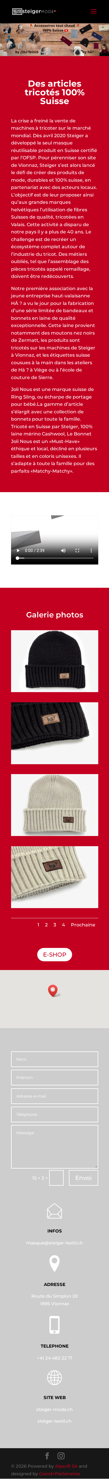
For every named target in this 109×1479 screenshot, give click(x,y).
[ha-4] (54, 906)
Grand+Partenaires (59, 1473)
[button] (55, 990)
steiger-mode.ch (54, 1409)
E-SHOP (54, 954)
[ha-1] (54, 690)
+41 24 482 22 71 (54, 1358)
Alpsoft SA (66, 1466)
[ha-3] (54, 834)
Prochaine (83, 925)
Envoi (83, 1177)
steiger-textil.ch (54, 1421)
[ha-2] (54, 762)
